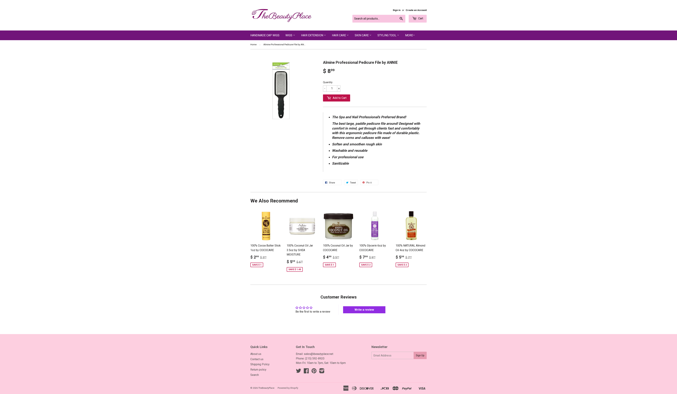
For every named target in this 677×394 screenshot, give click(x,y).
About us (255, 354)
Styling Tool (387, 35)
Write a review (364, 309)
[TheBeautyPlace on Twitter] (298, 372)
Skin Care (362, 35)
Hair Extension (312, 35)
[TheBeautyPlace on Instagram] (322, 372)
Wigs (289, 35)
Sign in (397, 10)
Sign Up (420, 355)
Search (254, 375)
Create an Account (416, 10)
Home (253, 44)
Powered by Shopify (288, 388)
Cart (420, 18)
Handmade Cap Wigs (264, 35)
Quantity (328, 82)
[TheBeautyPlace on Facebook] (306, 372)
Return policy (258, 369)
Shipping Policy (260, 364)
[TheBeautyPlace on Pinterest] (314, 372)
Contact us (256, 359)
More (409, 35)
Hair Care (339, 35)
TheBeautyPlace (266, 388)
